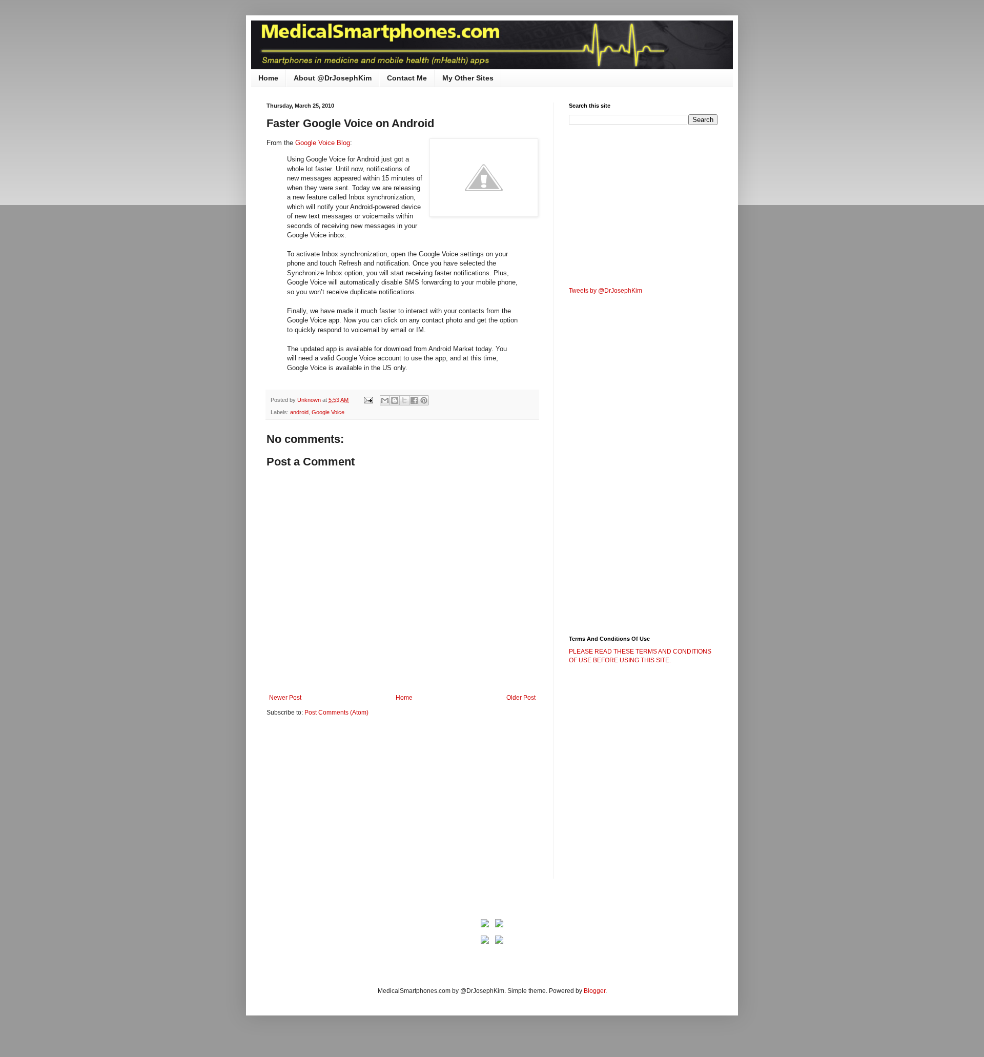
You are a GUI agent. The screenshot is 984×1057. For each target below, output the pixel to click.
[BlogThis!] (394, 400)
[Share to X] (404, 400)
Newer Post (285, 697)
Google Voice (328, 412)
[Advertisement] (352, 804)
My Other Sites (468, 78)
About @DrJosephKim (333, 78)
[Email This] (385, 400)
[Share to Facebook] (414, 400)
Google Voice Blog (322, 143)
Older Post (521, 697)
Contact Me (407, 78)
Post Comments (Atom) (336, 712)
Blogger (594, 990)
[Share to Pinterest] (424, 400)
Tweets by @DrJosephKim (605, 290)
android (299, 412)
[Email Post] (368, 400)
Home (268, 78)
